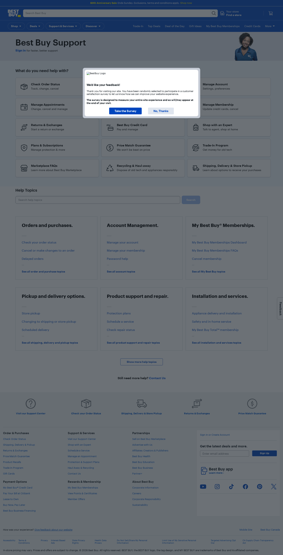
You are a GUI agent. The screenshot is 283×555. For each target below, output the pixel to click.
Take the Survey (125, 111)
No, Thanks (160, 111)
